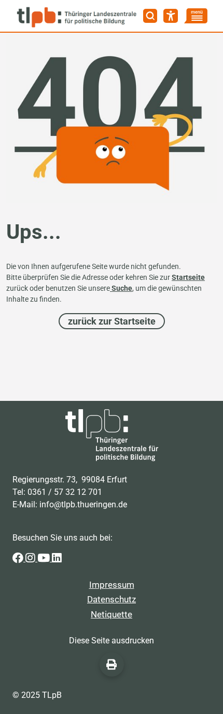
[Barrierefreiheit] (170, 16)
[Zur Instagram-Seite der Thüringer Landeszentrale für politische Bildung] (31, 558)
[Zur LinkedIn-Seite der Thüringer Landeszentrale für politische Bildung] (57, 558)
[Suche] (150, 16)
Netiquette (111, 614)
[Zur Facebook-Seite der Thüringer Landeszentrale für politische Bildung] (18, 558)
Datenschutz (111, 599)
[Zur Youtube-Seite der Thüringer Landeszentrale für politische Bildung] (44, 558)
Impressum (111, 585)
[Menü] (196, 16)
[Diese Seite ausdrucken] (112, 664)
